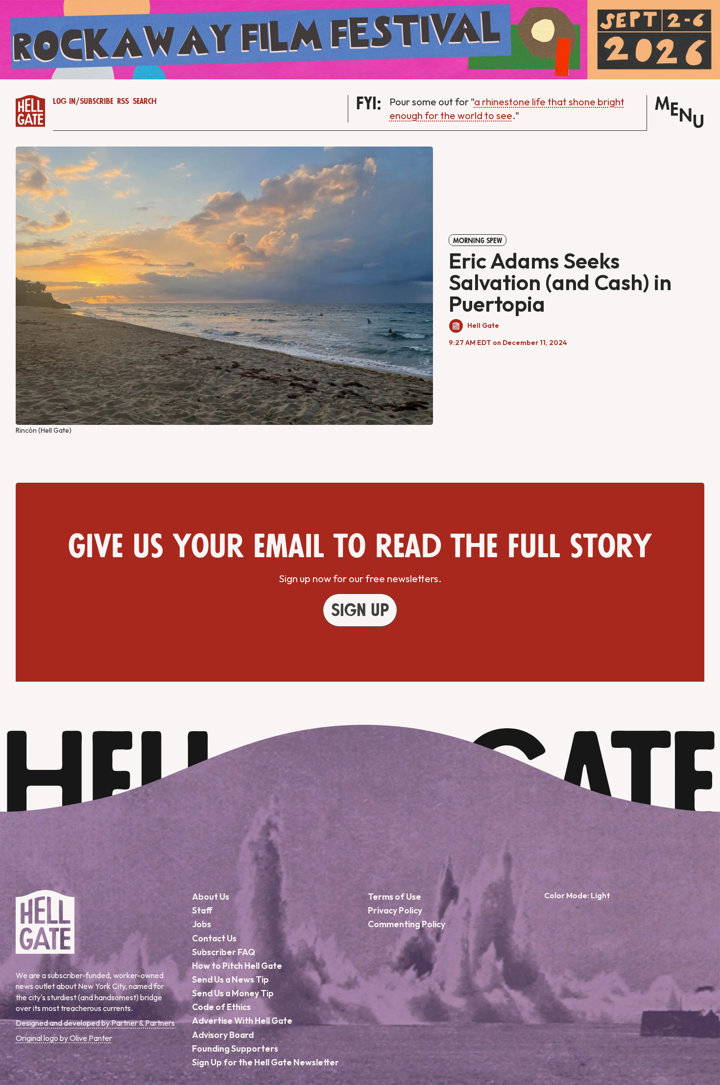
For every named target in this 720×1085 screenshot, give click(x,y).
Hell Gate (483, 325)
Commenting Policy (406, 924)
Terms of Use (394, 896)
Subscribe (96, 101)
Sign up (360, 610)
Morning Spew (477, 240)
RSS (123, 101)
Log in (64, 101)
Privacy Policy (395, 910)
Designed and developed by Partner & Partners (95, 1023)
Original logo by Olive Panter (64, 1038)
